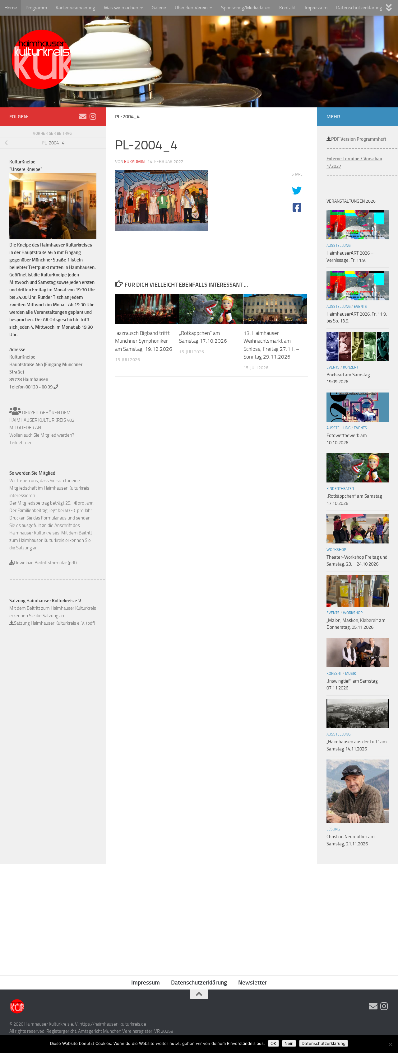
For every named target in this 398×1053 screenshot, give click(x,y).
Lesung (333, 829)
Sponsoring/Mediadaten (246, 8)
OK (273, 1043)
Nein (289, 1043)
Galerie (159, 8)
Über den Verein (191, 8)
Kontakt (287, 8)
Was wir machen (121, 8)
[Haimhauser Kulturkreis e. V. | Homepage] (41, 60)
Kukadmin (134, 161)
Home (10, 8)
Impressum (316, 8)
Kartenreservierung (75, 8)
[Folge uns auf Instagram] (92, 116)
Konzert (350, 367)
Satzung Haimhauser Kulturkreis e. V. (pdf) (54, 623)
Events (360, 306)
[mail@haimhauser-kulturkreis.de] (82, 116)
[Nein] (390, 1044)
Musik (350, 673)
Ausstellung (338, 245)
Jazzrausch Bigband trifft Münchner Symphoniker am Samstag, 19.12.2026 (143, 341)
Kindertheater (340, 489)
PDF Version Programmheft (358, 139)
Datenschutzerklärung (359, 8)
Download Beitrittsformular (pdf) (45, 563)
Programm (36, 8)
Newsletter (252, 982)
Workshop (336, 550)
